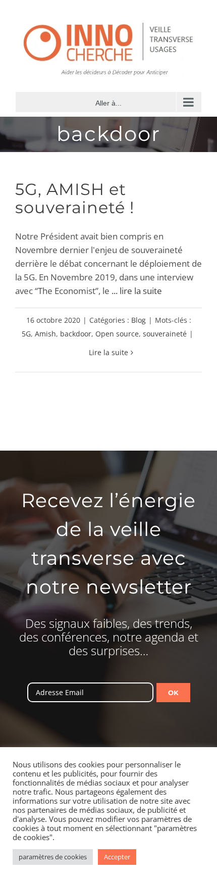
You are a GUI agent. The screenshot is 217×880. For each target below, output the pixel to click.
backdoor (75, 333)
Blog (138, 320)
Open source (117, 333)
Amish (45, 333)
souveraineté (165, 333)
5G (26, 333)
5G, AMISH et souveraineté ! (74, 198)
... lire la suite (137, 291)
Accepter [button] (117, 856)
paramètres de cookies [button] (53, 856)
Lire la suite (108, 352)
